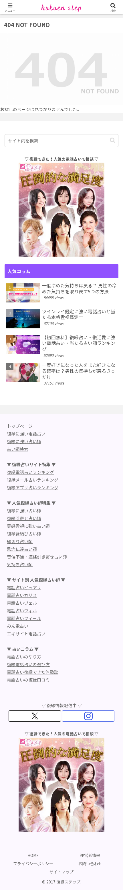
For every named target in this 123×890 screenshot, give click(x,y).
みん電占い (17, 626)
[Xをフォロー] (35, 716)
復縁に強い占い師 (24, 441)
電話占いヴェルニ (24, 603)
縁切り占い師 (20, 541)
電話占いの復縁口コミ (28, 680)
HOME (33, 855)
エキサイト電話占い (26, 634)
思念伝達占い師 (22, 549)
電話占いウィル (22, 610)
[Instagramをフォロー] (88, 716)
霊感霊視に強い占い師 (28, 526)
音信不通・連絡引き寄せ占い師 (37, 557)
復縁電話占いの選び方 (28, 664)
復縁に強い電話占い (26, 434)
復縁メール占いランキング (32, 480)
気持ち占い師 (20, 564)
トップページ (20, 426)
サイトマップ (61, 872)
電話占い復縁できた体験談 (32, 672)
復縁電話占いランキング (30, 472)
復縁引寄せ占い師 (24, 518)
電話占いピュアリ (24, 587)
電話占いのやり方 (24, 657)
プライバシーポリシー (33, 863)
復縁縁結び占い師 (24, 534)
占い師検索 (17, 449)
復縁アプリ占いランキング (32, 487)
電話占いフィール (24, 618)
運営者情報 (90, 855)
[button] (113, 140)
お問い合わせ (90, 863)
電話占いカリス (22, 595)
